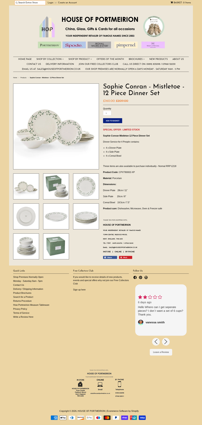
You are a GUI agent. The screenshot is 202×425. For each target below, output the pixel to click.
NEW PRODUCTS (158, 59)
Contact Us (18, 285)
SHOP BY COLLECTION (49, 59)
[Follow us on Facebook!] (135, 278)
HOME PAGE (25, 59)
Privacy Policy (20, 309)
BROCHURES (136, 59)
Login (50, 3)
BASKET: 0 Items (182, 3)
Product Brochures (22, 293)
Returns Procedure (22, 301)
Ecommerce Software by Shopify (123, 411)
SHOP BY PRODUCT (79, 59)
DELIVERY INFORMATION (60, 64)
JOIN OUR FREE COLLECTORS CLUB (98, 64)
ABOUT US (178, 59)
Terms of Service (21, 313)
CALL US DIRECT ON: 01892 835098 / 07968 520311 (149, 64)
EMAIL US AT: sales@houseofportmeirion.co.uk (51, 69)
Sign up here (79, 290)
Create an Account (67, 3)
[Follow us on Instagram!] (146, 278)
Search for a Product (23, 297)
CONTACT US (34, 64)
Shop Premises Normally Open (28, 277)
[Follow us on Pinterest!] (141, 278)
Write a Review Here (23, 317)
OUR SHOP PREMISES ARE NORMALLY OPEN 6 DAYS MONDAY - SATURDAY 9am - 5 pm (132, 69)
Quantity (107, 108)
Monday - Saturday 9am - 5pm (27, 281)
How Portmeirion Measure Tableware (31, 305)
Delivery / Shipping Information (28, 289)
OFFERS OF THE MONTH (110, 59)
